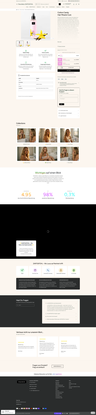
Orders (70, 382)
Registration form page (72, 383)
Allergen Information (62, 46)
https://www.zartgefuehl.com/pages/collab (74, 387)
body (43, 6)
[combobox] (50, 4)
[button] (17, 4)
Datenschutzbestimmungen (60, 386)
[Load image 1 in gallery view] (20, 43)
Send (61, 104)
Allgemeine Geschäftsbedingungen (59, 384)
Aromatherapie (51, 6)
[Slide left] (51, 38)
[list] (48, 194)
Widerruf (57, 387)
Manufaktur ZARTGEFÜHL (21, 413)
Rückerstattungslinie (59, 393)
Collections (39, 6)
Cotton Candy (22, 9)
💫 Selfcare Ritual (26, 162)
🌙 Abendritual (48, 144)
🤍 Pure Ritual (69, 162)
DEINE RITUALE (32, 6)
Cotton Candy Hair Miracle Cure (29, 9)
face (47, 6)
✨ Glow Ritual (69, 144)
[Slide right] (53, 38)
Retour (57, 389)
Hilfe (60, 1)
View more (18, 125)
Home (18, 9)
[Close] (78, 83)
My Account (65, 1)
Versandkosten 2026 (59, 397)
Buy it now (68, 70)
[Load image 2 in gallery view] (27, 43)
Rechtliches (57, 382)
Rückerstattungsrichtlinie (60, 392)
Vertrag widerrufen (21, 381)
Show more (59, 41)
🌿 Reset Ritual (48, 162)
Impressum (57, 390)
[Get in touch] (76, 4)
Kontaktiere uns (57, 366)
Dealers (63, 6)
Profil (69, 385)
